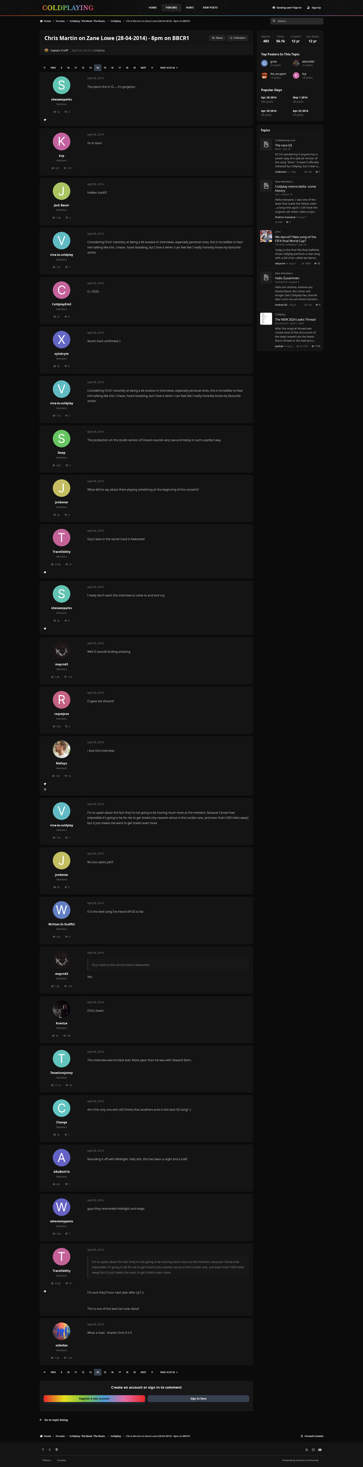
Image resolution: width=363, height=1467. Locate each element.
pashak (279, 346)
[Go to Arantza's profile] (62, 1009)
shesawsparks (61, 99)
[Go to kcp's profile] (62, 141)
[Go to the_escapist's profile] (264, 75)
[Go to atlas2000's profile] (296, 63)
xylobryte (61, 354)
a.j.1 (277, 194)
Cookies (61, 1460)
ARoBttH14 (62, 1172)
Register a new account (94, 1398)
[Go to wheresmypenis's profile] (62, 1207)
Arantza (61, 1023)
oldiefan (62, 1345)
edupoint (280, 263)
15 (105, 67)
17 (120, 67)
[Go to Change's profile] (62, 1108)
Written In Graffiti (61, 924)
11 (75, 67)
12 (83, 67)
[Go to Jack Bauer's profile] (62, 191)
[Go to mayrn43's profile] (62, 650)
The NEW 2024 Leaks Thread (295, 319)
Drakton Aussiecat (285, 217)
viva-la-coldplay (61, 255)
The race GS (283, 145)
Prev (53, 67)
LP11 (278, 232)
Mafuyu (61, 763)
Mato (278, 149)
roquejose (61, 714)
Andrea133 (281, 282)
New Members (284, 181)
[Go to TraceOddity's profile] (62, 538)
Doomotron (282, 323)
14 (97, 67)
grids (273, 61)
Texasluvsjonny (61, 1073)
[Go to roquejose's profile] (62, 700)
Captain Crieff (59, 50)
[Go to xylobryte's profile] (62, 340)
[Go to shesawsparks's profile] (62, 85)
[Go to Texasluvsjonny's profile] (62, 1059)
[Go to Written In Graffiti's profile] (62, 910)
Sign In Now (198, 1398)
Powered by (300, 1460)
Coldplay (99, 50)
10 (68, 67)
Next (143, 67)
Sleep (61, 453)
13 (90, 67)
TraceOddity (62, 552)
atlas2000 (308, 61)
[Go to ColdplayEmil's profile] (62, 290)
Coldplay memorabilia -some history (295, 188)
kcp (61, 156)
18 (127, 67)
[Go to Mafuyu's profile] (62, 749)
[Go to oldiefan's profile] (62, 1331)
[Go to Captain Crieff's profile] (46, 50)
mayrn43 (61, 664)
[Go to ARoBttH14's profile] (62, 1158)
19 (134, 67)
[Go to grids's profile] (264, 63)
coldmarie (280, 171)
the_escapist (278, 74)
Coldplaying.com (285, 140)
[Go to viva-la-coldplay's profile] (62, 241)
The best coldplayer (286, 244)
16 (112, 67)
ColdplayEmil (61, 304)
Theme (46, 1460)
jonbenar (61, 502)
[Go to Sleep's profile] (62, 439)
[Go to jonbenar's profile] (62, 488)
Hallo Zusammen (287, 278)
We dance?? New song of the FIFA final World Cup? (295, 239)
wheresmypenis (61, 1221)
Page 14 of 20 (167, 67)
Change (61, 1122)
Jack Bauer (61, 205)
